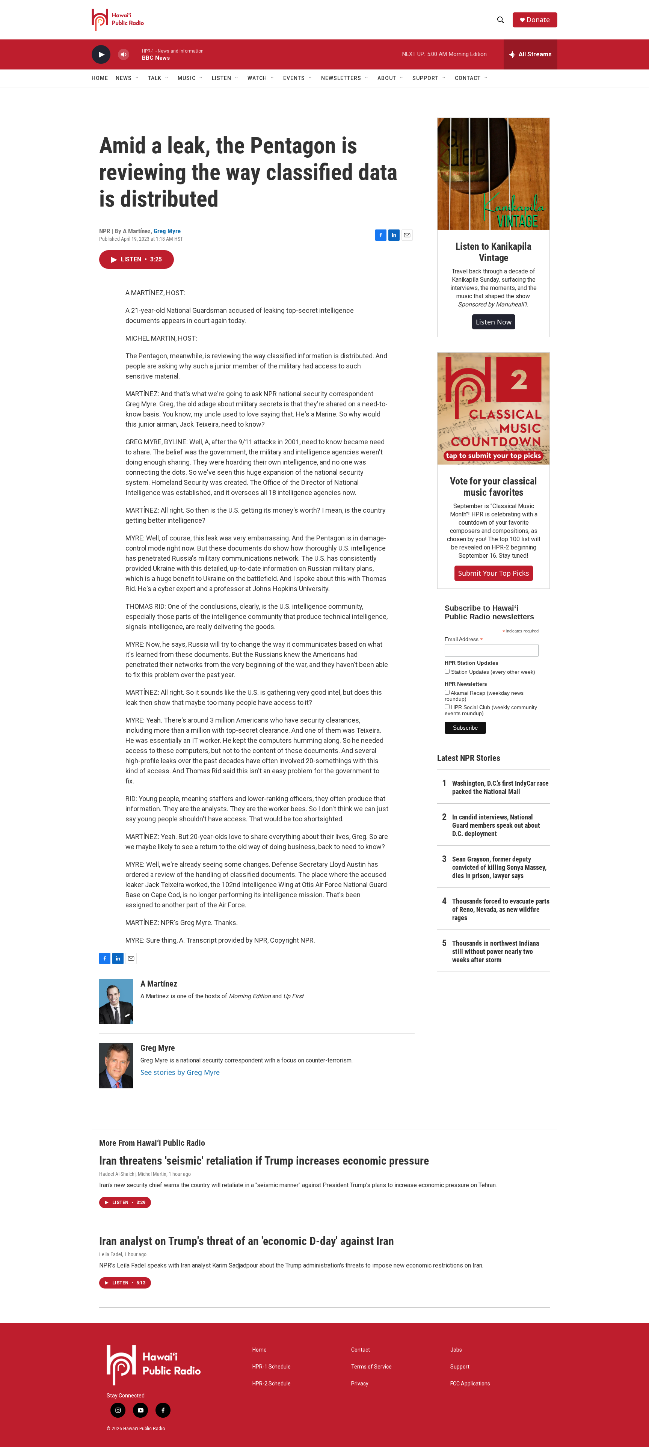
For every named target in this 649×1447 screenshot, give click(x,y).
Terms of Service (371, 1367)
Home (100, 78)
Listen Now (494, 321)
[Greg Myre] (116, 1065)
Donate (538, 20)
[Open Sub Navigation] (137, 78)
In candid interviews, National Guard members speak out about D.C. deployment (496, 825)
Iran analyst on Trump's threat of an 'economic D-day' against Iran (246, 1241)
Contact (360, 1350)
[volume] (123, 54)
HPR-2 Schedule (271, 1384)
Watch (257, 78)
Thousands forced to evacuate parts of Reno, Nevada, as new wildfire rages (500, 909)
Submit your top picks (493, 573)
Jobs (456, 1350)
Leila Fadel (110, 1254)
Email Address (464, 639)
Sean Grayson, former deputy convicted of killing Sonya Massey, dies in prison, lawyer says (499, 867)
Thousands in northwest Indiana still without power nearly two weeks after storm (495, 951)
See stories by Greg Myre (180, 1072)
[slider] (135, 54)
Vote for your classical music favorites (493, 486)
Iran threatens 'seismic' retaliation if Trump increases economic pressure (264, 1160)
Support (459, 1367)
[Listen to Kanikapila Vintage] (493, 174)
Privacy (359, 1384)
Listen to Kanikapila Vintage (493, 252)
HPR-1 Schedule (271, 1367)
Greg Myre (167, 231)
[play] (101, 54)
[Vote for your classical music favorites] (493, 409)
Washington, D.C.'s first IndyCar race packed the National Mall (500, 787)
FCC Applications (470, 1384)
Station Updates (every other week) (492, 672)
